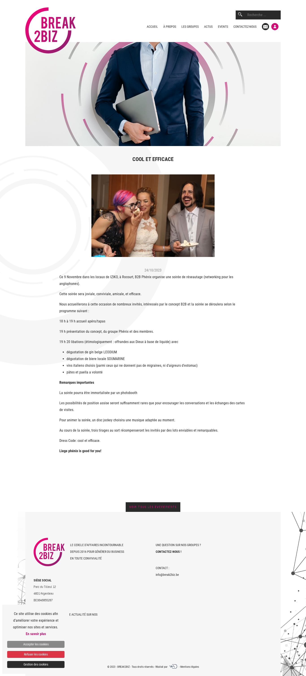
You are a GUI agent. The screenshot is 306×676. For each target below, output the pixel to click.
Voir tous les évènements (153, 507)
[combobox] (264, 15)
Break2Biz (123, 666)
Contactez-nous (244, 26)
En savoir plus (36, 634)
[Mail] (265, 26)
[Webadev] (173, 666)
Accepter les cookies (36, 644)
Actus (208, 26)
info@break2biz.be (167, 574)
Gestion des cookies (36, 664)
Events (223, 26)
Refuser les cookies (36, 654)
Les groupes (190, 26)
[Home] (50, 26)
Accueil (152, 26)
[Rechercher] (240, 15)
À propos (169, 26)
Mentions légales (189, 666)
